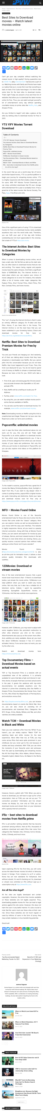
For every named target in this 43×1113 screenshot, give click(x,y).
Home (3, 9)
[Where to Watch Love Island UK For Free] (8, 1014)
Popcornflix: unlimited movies (12, 151)
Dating (4, 1017)
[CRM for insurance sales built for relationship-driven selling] (8, 1072)
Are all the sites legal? (11, 167)
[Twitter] (15, 35)
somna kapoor (10, 30)
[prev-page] (3, 1043)
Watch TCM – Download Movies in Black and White (19, 162)
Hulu (36, 105)
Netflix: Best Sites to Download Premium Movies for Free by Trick (19, 148)
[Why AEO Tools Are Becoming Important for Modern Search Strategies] (8, 1083)
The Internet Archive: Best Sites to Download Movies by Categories (20, 143)
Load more (21, 1102)
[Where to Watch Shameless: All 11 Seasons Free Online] (8, 1025)
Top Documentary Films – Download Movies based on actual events (20, 159)
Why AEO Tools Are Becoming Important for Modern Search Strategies (25, 1082)
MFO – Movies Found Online (12, 153)
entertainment (20, 82)
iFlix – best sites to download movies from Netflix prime (20, 165)
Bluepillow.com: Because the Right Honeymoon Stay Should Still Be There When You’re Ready (28, 1093)
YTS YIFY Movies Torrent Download (14, 140)
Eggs (8, 193)
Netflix (31, 105)
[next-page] (6, 1043)
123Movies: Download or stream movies (16, 156)
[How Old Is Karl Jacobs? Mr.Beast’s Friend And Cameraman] (8, 1036)
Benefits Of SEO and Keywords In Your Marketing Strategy (31, 959)
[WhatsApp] (24, 35)
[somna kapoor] (3, 30)
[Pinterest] (20, 35)
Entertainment (11, 9)
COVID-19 (7, 82)
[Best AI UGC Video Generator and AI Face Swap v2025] (8, 1061)
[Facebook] (10, 35)
